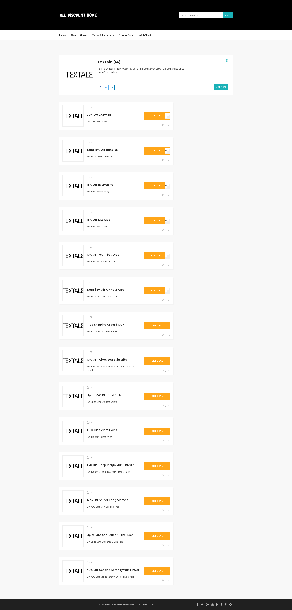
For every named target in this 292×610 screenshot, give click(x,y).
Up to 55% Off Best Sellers (105, 395)
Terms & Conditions (103, 35)
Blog (73, 35)
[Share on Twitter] (106, 87)
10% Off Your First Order (103, 254)
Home (62, 35)
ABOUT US (145, 35)
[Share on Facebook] (100, 87)
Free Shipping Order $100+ (105, 324)
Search (228, 15)
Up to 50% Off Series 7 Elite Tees (110, 535)
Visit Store (221, 87)
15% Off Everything (100, 184)
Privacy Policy (127, 35)
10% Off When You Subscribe (107, 359)
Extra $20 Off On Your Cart (105, 289)
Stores (84, 35)
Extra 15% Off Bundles (102, 149)
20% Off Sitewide (99, 114)
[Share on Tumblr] (117, 87)
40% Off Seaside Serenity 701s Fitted (113, 570)
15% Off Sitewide (98, 219)
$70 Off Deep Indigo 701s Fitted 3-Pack (114, 465)
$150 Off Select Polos (102, 430)
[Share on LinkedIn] (112, 87)
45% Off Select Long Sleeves (107, 500)
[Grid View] (223, 60)
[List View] (227, 60)
